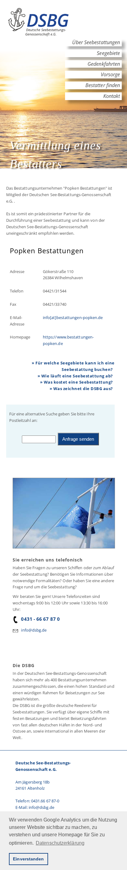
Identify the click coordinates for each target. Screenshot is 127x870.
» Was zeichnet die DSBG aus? (81, 388)
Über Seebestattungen (96, 42)
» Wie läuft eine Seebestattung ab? (75, 376)
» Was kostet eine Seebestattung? (76, 382)
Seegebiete (108, 53)
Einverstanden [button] (28, 858)
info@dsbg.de (34, 630)
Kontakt (111, 96)
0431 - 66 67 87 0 (40, 619)
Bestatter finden (102, 85)
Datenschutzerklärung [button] (60, 843)
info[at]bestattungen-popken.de (73, 317)
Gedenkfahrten (103, 64)
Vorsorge (110, 74)
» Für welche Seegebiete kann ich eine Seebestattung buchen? (73, 366)
